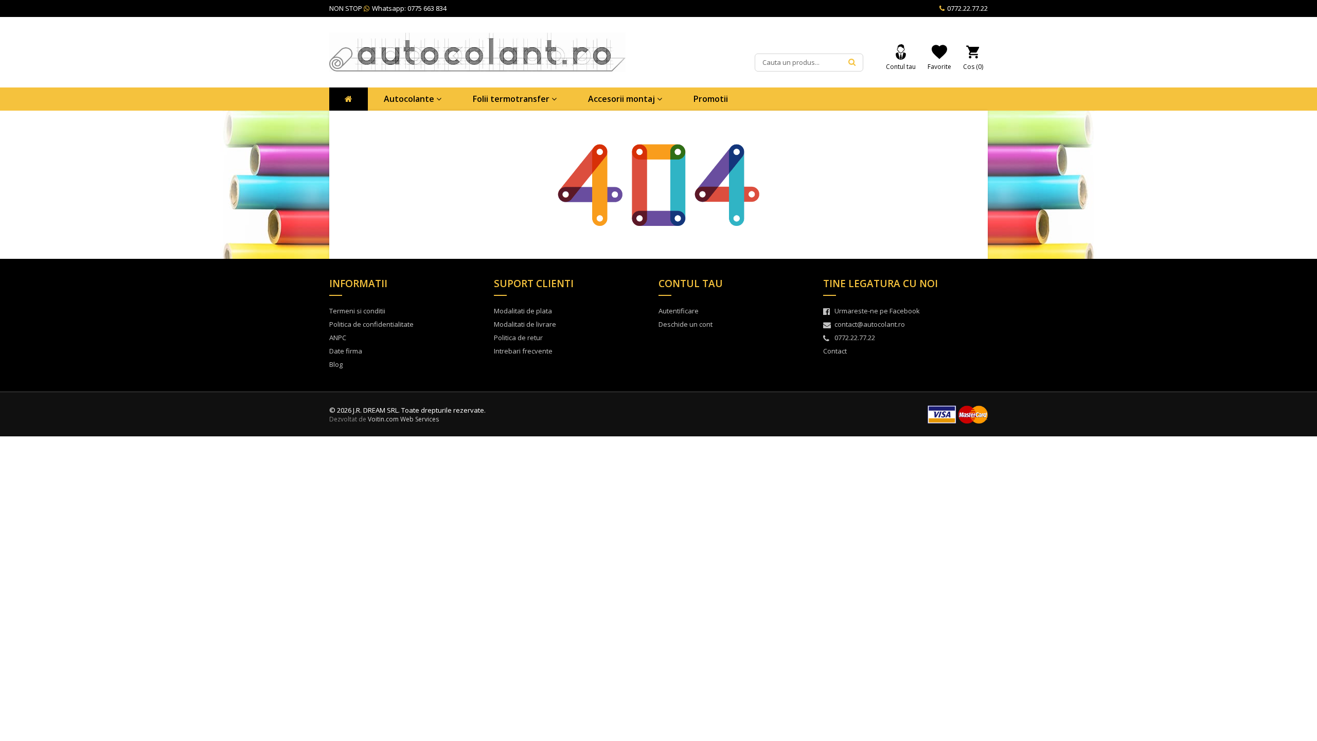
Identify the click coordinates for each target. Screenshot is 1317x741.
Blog (336, 364)
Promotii (710, 98)
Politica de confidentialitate (371, 324)
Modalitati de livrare (525, 324)
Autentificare (678, 310)
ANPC (337, 337)
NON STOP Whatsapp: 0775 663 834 (388, 8)
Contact (835, 351)
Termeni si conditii (357, 310)
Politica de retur (518, 337)
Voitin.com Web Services (403, 419)
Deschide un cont (685, 324)
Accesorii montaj (622, 98)
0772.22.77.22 (967, 8)
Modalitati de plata (523, 310)
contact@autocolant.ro (869, 324)
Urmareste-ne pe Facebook (877, 310)
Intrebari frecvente (523, 351)
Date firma (345, 351)
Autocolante (410, 98)
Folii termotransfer (512, 98)
